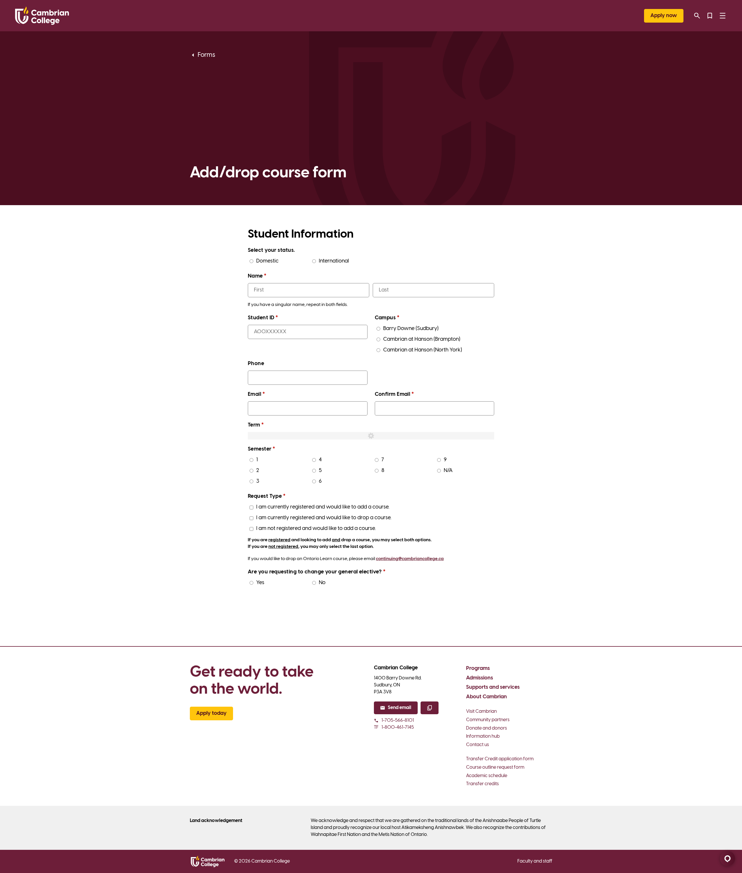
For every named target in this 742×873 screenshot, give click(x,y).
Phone (256, 364)
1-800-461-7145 (394, 727)
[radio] (251, 261)
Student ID (274, 318)
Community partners (488, 719)
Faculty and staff (534, 861)
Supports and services (493, 687)
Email (267, 394)
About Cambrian (486, 697)
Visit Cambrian (481, 711)
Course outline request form (495, 767)
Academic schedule (486, 775)
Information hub (483, 736)
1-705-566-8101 (397, 720)
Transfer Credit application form (500, 759)
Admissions (479, 678)
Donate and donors (486, 728)
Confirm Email (405, 394)
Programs (478, 668)
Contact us (477, 744)
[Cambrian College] (42, 15)
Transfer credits (482, 783)
